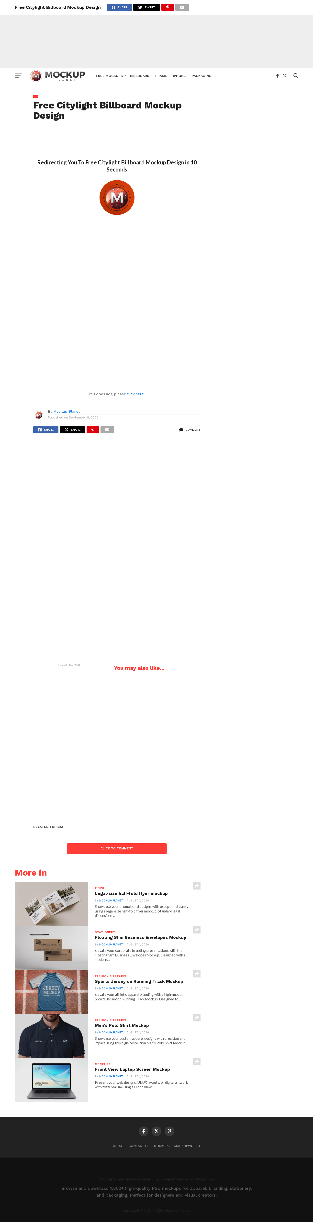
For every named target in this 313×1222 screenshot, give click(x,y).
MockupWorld (187, 1146)
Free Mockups (109, 76)
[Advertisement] (156, 34)
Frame (161, 76)
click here (135, 393)
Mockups (162, 1146)
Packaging (202, 76)
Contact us (139, 1146)
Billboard (139, 76)
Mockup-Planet (66, 411)
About (118, 1146)
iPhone (179, 76)
